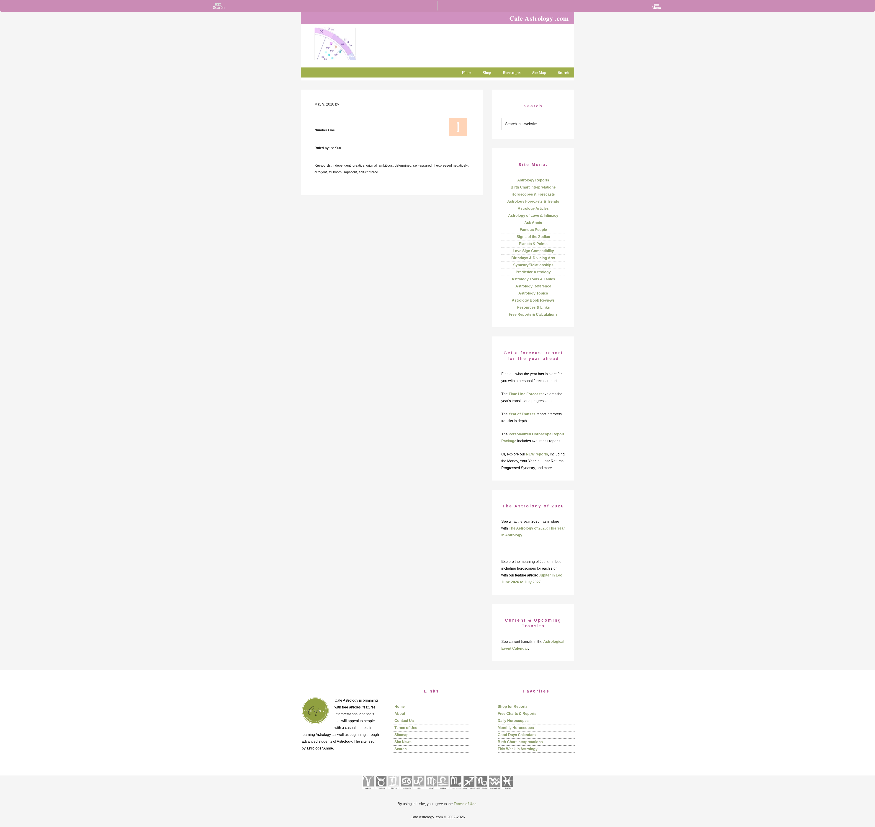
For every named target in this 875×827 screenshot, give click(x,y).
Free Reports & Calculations (533, 314)
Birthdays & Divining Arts (533, 258)
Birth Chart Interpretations (533, 187)
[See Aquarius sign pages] (494, 791)
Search (400, 749)
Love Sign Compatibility (533, 251)
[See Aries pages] (368, 791)
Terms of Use (405, 728)
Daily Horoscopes (513, 721)
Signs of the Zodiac (533, 237)
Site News (403, 742)
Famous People (533, 230)
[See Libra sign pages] (443, 791)
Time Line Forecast (525, 394)
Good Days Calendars (517, 735)
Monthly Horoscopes (516, 728)
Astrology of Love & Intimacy (533, 215)
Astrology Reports (533, 180)
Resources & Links (533, 307)
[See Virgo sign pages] (431, 791)
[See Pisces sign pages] (507, 791)
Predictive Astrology (533, 272)
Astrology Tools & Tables (533, 279)
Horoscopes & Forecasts (533, 194)
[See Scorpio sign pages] (455, 791)
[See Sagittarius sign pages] (468, 791)
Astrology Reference (533, 286)
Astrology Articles (533, 208)
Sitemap (401, 735)
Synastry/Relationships (533, 265)
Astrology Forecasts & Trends (533, 201)
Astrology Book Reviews (533, 300)
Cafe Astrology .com (348, 42)
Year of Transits (522, 414)
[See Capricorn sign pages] (481, 791)
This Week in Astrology (518, 749)
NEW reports (537, 454)
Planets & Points (533, 244)
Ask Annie (533, 223)
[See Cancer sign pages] (406, 791)
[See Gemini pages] (393, 791)
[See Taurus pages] (381, 791)
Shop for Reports (513, 706)
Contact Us (404, 721)
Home (399, 706)
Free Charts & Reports (517, 714)
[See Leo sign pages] (419, 791)
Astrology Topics (533, 293)
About (399, 714)
